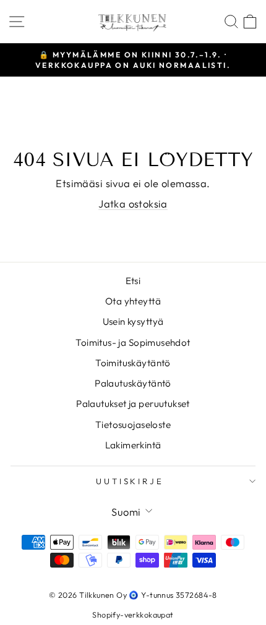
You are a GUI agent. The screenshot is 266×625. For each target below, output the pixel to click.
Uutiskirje (130, 481)
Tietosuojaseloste (133, 424)
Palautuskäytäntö (133, 383)
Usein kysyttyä (133, 321)
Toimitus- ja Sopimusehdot (132, 342)
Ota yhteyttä (133, 301)
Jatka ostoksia (133, 203)
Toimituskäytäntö (133, 363)
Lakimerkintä (133, 445)
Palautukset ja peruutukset (133, 403)
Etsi (133, 281)
